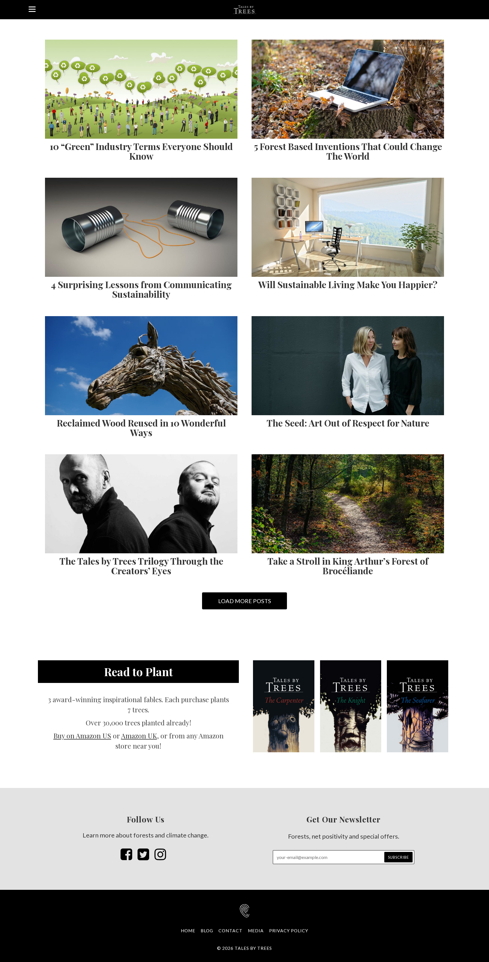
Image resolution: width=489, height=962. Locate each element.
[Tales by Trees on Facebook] (126, 854)
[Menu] (32, 8)
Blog (207, 930)
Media (256, 930)
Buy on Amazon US (82, 735)
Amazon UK (139, 735)
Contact (230, 930)
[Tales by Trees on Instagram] (160, 854)
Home (188, 930)
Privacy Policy (288, 930)
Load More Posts (244, 600)
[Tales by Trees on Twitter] (143, 854)
